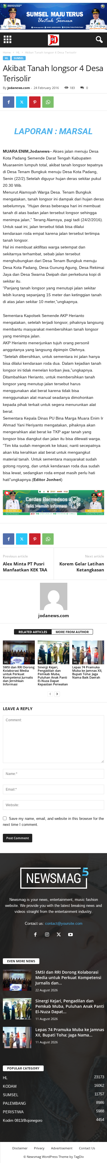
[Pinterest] (35, 102)
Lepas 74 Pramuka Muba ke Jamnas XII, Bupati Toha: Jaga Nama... (69, 1032)
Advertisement (61, 1148)
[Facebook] (8, 102)
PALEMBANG (14, 1103)
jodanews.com (18, 88)
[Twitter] (21, 102)
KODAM (10, 1086)
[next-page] (57, 694)
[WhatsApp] (48, 102)
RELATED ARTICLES (33, 632)
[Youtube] (71, 935)
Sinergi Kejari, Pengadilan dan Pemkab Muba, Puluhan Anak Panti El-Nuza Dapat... (69, 1006)
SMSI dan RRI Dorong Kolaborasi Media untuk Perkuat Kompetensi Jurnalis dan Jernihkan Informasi (19, 675)
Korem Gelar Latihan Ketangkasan (81, 567)
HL (18, 52)
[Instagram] (48, 935)
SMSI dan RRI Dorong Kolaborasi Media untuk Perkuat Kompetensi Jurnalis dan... (68, 977)
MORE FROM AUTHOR (72, 632)
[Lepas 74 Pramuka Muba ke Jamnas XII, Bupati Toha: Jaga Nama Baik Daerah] (88, 652)
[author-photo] (53, 596)
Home (7, 52)
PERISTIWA (13, 1112)
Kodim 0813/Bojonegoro (22, 1120)
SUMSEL (19, 58)
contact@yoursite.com (63, 923)
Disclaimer (19, 1148)
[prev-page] (50, 694)
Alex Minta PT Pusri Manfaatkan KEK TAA (25, 567)
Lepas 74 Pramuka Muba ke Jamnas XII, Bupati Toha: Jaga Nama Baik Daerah (87, 672)
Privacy (39, 1148)
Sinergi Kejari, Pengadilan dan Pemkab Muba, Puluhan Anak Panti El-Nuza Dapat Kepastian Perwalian (53, 675)
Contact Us (87, 1148)
